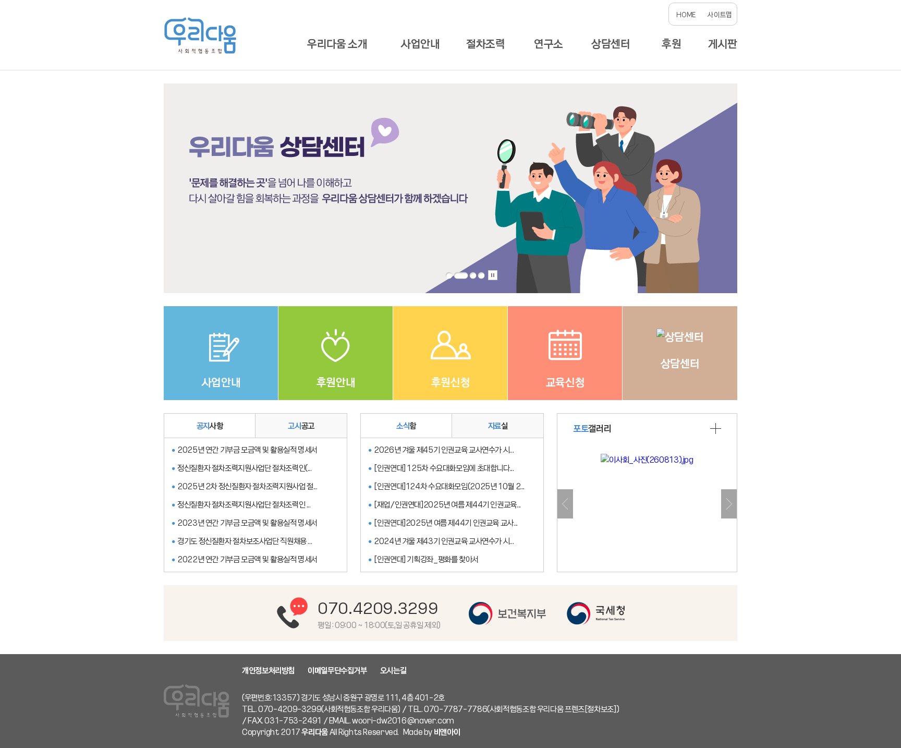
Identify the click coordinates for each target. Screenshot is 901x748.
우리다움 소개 (337, 43)
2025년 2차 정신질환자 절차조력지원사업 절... (247, 486)
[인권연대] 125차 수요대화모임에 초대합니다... (444, 468)
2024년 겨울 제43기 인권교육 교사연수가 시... (444, 541)
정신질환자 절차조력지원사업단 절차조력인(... (244, 468)
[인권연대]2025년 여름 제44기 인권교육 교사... (446, 522)
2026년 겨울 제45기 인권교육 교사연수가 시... (444, 449)
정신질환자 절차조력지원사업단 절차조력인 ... (244, 504)
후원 (671, 43)
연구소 (548, 43)
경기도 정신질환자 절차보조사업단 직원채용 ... (244, 541)
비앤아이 (447, 732)
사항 (210, 425)
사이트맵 (720, 14)
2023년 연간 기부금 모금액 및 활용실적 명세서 (247, 522)
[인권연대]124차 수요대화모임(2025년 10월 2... (449, 486)
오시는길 (393, 670)
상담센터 (610, 43)
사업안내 (420, 43)
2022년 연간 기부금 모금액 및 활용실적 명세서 (247, 559)
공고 (301, 425)
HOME (686, 14)
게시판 (722, 43)
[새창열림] (507, 613)
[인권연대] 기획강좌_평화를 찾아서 (426, 559)
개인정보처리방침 (268, 670)
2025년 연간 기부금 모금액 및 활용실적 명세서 (247, 449)
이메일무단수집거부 (337, 670)
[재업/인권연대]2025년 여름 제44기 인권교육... (447, 504)
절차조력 (485, 43)
